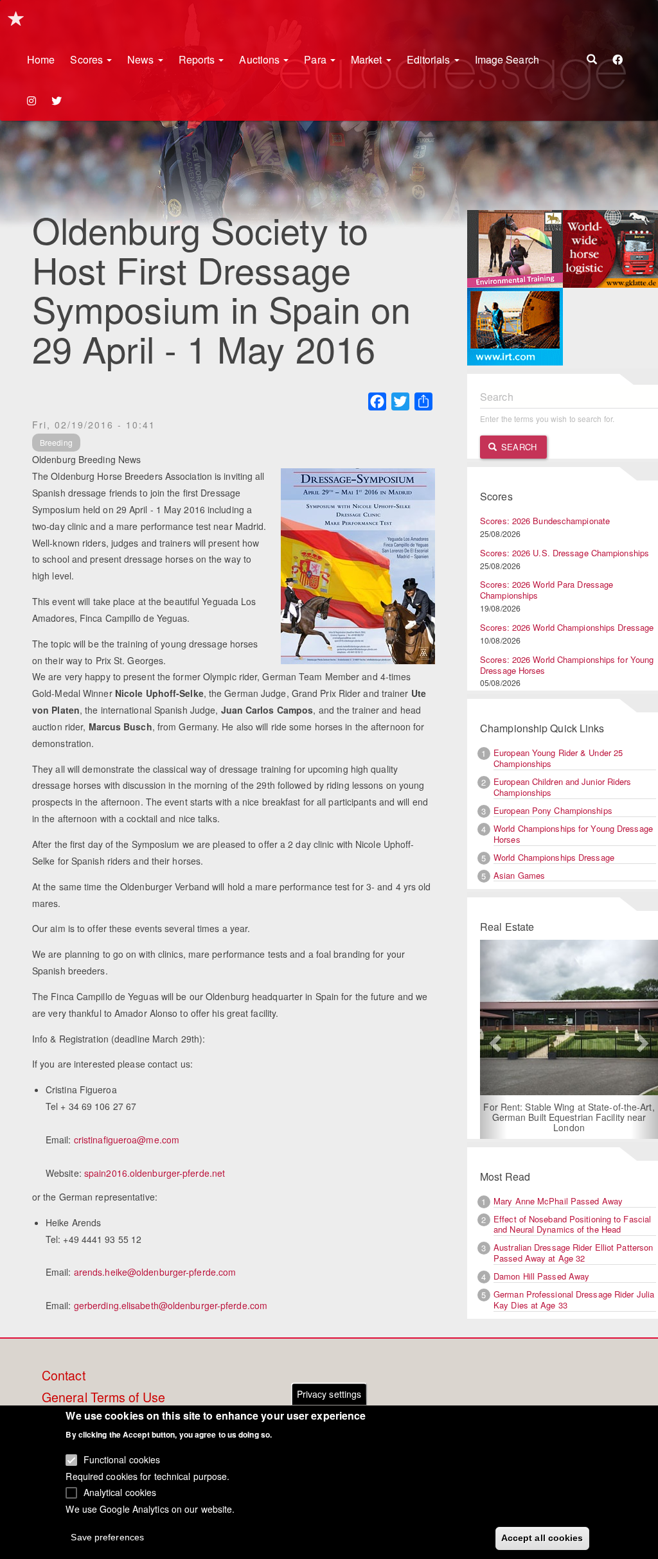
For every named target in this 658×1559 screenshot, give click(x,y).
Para (316, 59)
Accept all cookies (542, 1538)
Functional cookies (122, 1459)
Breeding (56, 442)
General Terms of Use (103, 1397)
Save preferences (107, 1537)
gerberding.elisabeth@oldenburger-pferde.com (170, 1305)
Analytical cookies (120, 1492)
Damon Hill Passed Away (541, 1276)
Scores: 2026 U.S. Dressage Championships (564, 553)
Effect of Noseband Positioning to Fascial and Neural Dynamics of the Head (572, 1224)
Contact (63, 1376)
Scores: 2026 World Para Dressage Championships (546, 589)
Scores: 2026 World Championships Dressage (567, 627)
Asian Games (519, 875)
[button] (493, 1039)
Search (518, 447)
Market (368, 59)
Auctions (260, 59)
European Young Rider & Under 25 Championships (558, 758)
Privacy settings (329, 1393)
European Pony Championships (553, 810)
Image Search (507, 59)
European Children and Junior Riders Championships (563, 786)
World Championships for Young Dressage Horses (573, 833)
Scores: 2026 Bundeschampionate (545, 521)
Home (41, 59)
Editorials (430, 59)
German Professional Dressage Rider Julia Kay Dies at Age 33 (574, 1299)
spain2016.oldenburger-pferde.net (154, 1173)
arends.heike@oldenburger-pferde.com (155, 1271)
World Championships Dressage (554, 857)
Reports (198, 59)
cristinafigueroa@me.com (126, 1139)
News (142, 59)
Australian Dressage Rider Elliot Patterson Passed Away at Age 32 (573, 1252)
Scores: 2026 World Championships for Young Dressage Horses (567, 664)
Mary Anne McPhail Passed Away (558, 1201)
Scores (87, 59)
